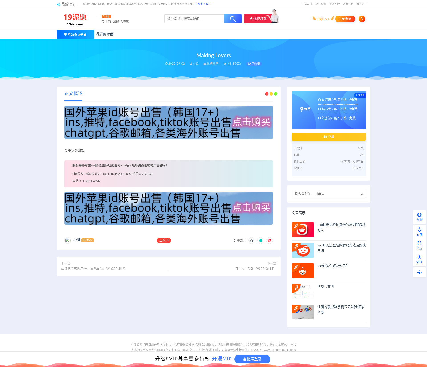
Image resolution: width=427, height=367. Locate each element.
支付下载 (328, 136)
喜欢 (164, 240)
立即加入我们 (203, 4)
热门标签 (320, 4)
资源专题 (334, 4)
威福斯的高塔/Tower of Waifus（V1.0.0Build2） (94, 269)
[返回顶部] (419, 272)
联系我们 (362, 4)
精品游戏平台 (77, 34)
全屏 (419, 248)
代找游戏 (259, 18)
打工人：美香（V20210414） (255, 269)
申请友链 (307, 4)
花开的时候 (104, 34)
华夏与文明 (325, 286)
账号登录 (253, 359)
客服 (419, 219)
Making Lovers (91, 180)
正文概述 (73, 94)
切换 (419, 262)
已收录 (255, 63)
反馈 (419, 234)
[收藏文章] (251, 240)
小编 (77, 240)
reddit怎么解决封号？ (333, 266)
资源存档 (348, 4)
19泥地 (76, 180)
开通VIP (222, 358)
